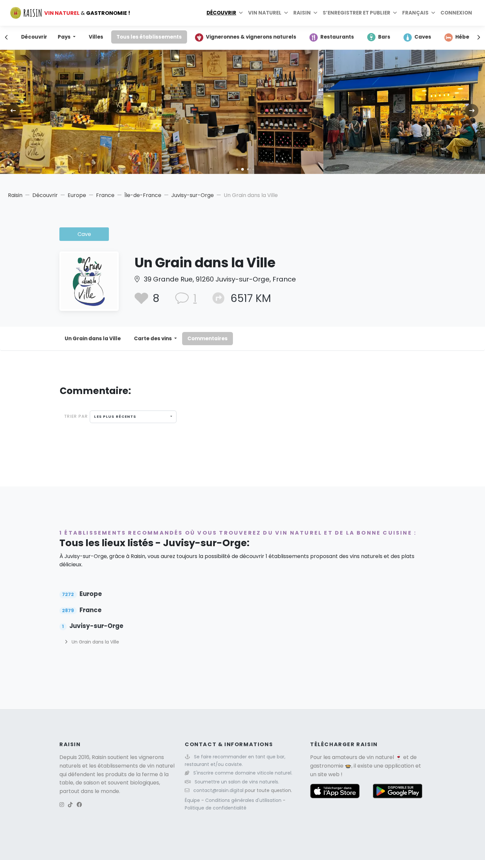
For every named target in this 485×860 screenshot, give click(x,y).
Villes (96, 36)
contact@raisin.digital (218, 790)
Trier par (76, 416)
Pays (65, 36)
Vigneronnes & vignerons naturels (251, 36)
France (105, 195)
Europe (77, 195)
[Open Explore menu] (241, 13)
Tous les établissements (149, 36)
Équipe (193, 800)
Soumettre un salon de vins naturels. (237, 781)
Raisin (15, 195)
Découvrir (221, 12)
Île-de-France (142, 195)
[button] (237, 169)
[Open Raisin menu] (315, 13)
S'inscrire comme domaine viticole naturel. (242, 773)
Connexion (456, 12)
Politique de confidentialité (215, 808)
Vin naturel (264, 12)
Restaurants (337, 36)
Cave (84, 234)
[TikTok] (70, 805)
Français (415, 12)
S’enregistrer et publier (356, 12)
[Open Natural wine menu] (286, 13)
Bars (384, 36)
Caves (422, 36)
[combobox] (133, 417)
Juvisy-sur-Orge (192, 195)
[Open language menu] (433, 13)
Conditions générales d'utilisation (244, 800)
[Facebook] (79, 805)
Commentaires (207, 338)
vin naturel (380, 757)
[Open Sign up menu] (395, 13)
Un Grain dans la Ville (93, 338)
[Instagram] (61, 805)
